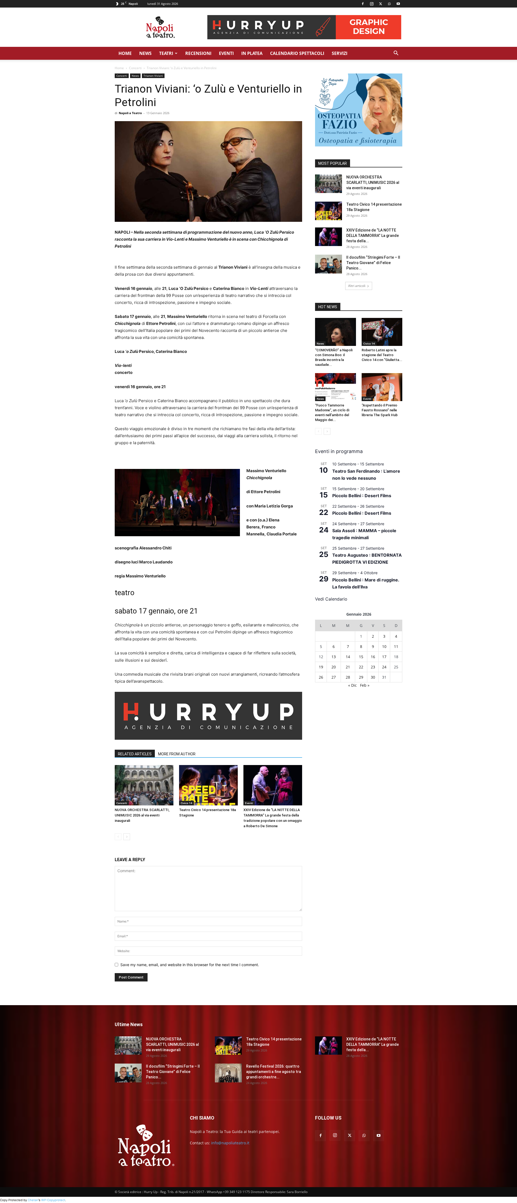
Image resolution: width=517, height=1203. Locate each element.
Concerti (135, 68)
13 (333, 656)
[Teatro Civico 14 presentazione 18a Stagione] (208, 785)
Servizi (339, 53)
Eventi (226, 53)
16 (373, 656)
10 (384, 646)
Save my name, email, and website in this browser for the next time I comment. (189, 964)
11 (396, 646)
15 (361, 656)
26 (321, 677)
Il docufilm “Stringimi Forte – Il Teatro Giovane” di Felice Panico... (373, 262)
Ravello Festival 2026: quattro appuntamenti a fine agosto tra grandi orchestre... (273, 1071)
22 (361, 666)
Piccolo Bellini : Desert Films (361, 495)
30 (373, 677)
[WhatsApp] (389, 4)
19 (321, 666)
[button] (395, 53)
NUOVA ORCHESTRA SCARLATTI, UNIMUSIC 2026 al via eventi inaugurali (142, 815)
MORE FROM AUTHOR (176, 754)
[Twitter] (380, 4)
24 (384, 666)
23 (373, 666)
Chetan (33, 1200)
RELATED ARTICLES (135, 754)
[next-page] (126, 836)
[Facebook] (363, 4)
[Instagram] (372, 4)
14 (348, 656)
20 (333, 666)
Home (125, 53)
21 (348, 666)
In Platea (252, 53)
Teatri (166, 53)
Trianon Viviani (153, 76)
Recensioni (198, 53)
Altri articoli (356, 285)
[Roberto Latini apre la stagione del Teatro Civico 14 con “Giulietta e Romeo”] (382, 332)
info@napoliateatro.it (230, 1142)
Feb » (364, 685)
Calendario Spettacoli (297, 53)
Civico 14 (186, 803)
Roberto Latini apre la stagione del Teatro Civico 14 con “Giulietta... (382, 355)
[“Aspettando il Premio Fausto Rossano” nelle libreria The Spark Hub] (382, 387)
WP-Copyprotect (53, 1200)
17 (384, 656)
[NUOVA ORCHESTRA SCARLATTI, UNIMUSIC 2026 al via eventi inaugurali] (144, 785)
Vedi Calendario (331, 599)
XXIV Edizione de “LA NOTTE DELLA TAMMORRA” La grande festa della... (372, 235)
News (145, 53)
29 (361, 677)
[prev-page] (118, 836)
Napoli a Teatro (130, 113)
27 (333, 677)
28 (348, 677)
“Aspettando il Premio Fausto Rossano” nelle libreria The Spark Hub (380, 410)
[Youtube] (398, 4)
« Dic (352, 685)
